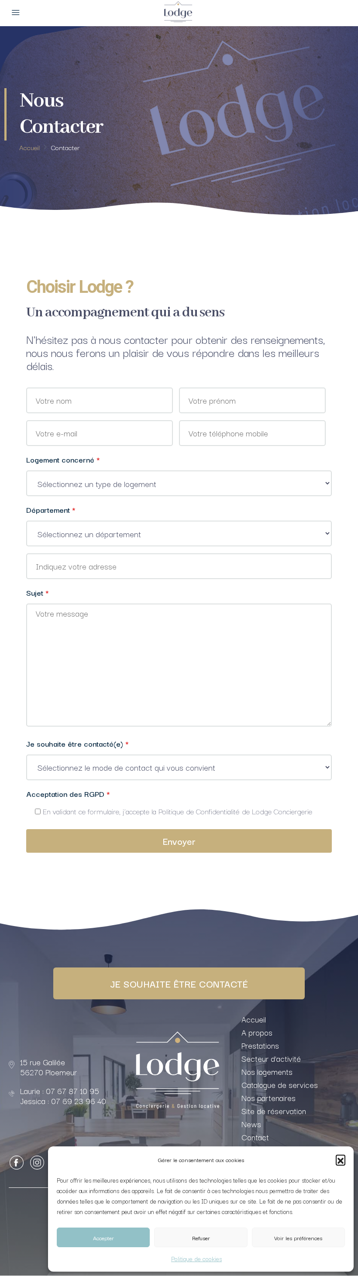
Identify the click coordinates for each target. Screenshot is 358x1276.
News (251, 1124)
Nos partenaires (268, 1097)
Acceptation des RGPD (68, 793)
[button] (340, 1159)
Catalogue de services (279, 1084)
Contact (255, 1137)
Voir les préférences (298, 1237)
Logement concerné (63, 459)
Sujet (37, 592)
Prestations (260, 1045)
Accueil (253, 1019)
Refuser (201, 1237)
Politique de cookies (196, 1258)
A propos (256, 1032)
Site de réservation (273, 1110)
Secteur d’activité (271, 1058)
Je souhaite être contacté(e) (77, 743)
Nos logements (267, 1071)
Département (51, 509)
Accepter (103, 1237)
